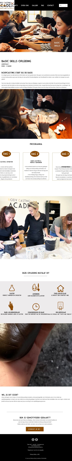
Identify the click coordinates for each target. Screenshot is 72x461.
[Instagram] (33, 439)
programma (36, 144)
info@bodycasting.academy (35, 447)
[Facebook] (36, 439)
